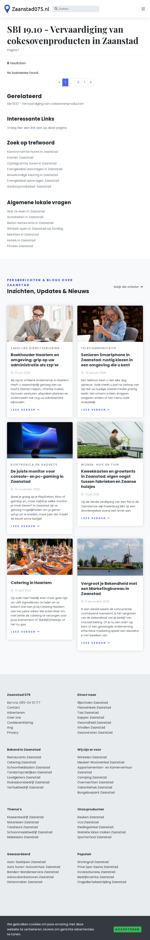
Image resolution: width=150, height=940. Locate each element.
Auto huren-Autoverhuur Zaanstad (33, 867)
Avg (10, 727)
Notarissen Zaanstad (23, 822)
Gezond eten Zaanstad (94, 732)
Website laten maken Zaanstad (101, 832)
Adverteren (16, 712)
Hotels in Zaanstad (21, 240)
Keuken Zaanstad (90, 817)
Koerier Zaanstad (20, 157)
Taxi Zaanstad (88, 712)
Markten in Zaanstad (23, 234)
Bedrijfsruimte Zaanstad (95, 877)
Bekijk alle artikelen (126, 287)
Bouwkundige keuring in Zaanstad (32, 175)
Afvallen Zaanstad (91, 727)
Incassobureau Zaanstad (96, 872)
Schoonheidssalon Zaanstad (28, 767)
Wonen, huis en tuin (100, 465)
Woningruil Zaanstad (93, 862)
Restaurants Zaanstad (24, 757)
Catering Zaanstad (21, 762)
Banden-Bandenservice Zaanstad (33, 872)
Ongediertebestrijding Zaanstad (101, 882)
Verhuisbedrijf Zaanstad (25, 787)
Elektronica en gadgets (34, 465)
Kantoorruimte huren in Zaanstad (32, 151)
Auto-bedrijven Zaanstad (26, 862)
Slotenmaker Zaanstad (24, 882)
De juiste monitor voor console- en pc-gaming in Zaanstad (37, 476)
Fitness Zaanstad (20, 246)
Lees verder (23, 409)
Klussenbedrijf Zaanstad (25, 817)
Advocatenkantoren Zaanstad (30, 877)
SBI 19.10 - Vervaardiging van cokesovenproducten (45, 103)
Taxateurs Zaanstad (22, 827)
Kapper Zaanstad (90, 717)
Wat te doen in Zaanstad (26, 211)
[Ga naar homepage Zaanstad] (25, 9)
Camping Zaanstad (92, 777)
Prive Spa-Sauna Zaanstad (97, 867)
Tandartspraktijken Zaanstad (29, 772)
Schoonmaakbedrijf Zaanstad (29, 832)
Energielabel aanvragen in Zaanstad (34, 169)
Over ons (14, 717)
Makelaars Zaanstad (22, 837)
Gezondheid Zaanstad (94, 722)
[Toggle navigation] (143, 9)
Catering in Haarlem (31, 582)
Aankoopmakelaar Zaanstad (29, 186)
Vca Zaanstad (88, 822)
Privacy (12, 732)
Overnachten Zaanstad (95, 782)
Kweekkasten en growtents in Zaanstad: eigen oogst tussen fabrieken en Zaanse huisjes (108, 479)
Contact (13, 707)
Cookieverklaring (20, 722)
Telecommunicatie (98, 348)
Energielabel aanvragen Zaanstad (33, 180)
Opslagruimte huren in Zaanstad (31, 163)
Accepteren (127, 929)
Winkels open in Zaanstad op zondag (35, 228)
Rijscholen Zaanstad (92, 702)
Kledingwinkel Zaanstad (95, 827)
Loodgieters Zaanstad (23, 777)
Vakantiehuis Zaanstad (94, 787)
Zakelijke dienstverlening (35, 348)
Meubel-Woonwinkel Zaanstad (100, 762)
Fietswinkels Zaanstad (94, 707)
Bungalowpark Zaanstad (96, 792)
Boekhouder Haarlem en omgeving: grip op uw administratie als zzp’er (35, 360)
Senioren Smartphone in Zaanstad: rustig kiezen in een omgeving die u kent (107, 360)
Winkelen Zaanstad (92, 757)
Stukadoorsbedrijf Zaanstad (28, 782)
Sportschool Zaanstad (94, 837)
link (33, 128)
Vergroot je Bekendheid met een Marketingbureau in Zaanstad (109, 588)
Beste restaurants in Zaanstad (30, 223)
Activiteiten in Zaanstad (25, 217)
